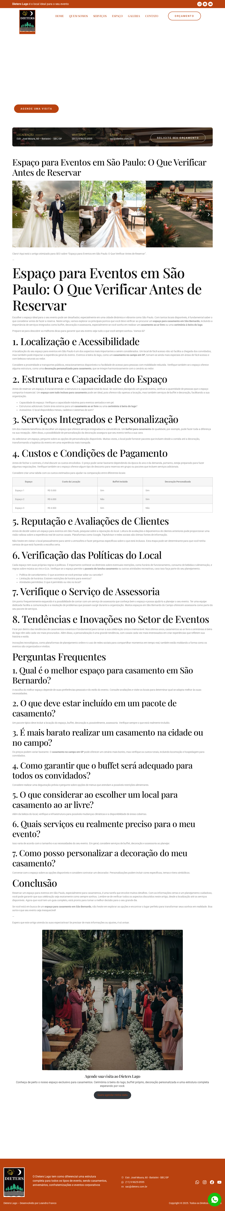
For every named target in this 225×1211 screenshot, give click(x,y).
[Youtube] (210, 4)
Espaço (117, 16)
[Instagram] (199, 4)
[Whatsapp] (197, 1182)
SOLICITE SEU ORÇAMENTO (178, 137)
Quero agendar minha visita (113, 1095)
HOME (59, 16)
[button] (16, 214)
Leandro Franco (47, 1203)
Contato (151, 16)
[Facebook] (205, 4)
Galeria (134, 16)
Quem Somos (78, 16)
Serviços (100, 16)
